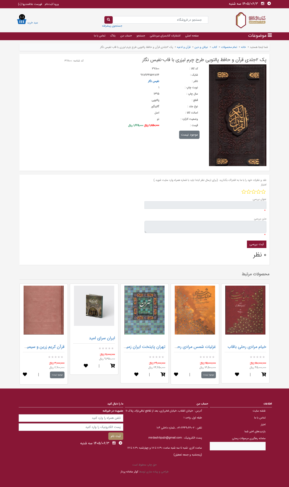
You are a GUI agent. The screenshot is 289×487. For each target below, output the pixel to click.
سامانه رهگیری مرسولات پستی (249, 438)
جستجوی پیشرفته (112, 26)
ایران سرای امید (102, 338)
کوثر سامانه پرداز (129, 471)
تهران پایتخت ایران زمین (144, 347)
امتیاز (263, 184)
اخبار (263, 424)
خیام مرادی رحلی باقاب (247, 347)
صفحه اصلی (192, 35)
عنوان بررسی (259, 199)
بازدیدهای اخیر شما (255, 431)
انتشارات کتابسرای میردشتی (165, 35)
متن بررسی (260, 219)
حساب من (126, 35)
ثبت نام (116, 436)
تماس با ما (99, 35)
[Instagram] (262, 3)
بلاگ (113, 35)
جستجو (141, 35)
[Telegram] (269, 3)
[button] (112, 366)
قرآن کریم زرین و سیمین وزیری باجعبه (32, 347)
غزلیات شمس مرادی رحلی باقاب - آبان (184, 347)
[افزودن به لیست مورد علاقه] (25, 375)
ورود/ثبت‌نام (52, 4)
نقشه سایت (259, 411)
